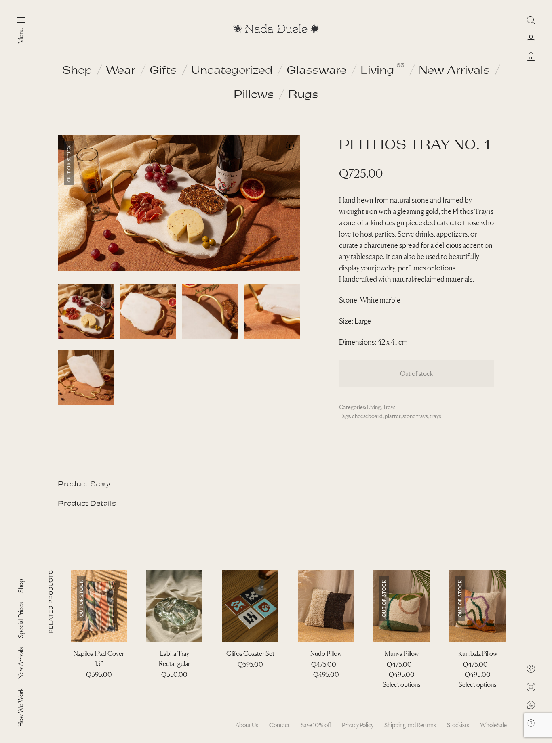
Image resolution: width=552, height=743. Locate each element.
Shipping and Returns (410, 725)
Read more (98, 684)
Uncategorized (231, 69)
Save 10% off (316, 725)
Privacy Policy (357, 725)
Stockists (458, 725)
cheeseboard (367, 415)
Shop (77, 69)
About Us (247, 725)
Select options (326, 684)
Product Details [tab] (87, 502)
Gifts (163, 69)
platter (392, 415)
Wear (120, 69)
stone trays (415, 415)
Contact (279, 725)
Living (377, 69)
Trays (389, 407)
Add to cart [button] (174, 684)
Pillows (254, 93)
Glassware (316, 69)
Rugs (303, 93)
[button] (290, 145)
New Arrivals (454, 69)
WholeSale (493, 725)
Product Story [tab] (84, 483)
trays (435, 415)
